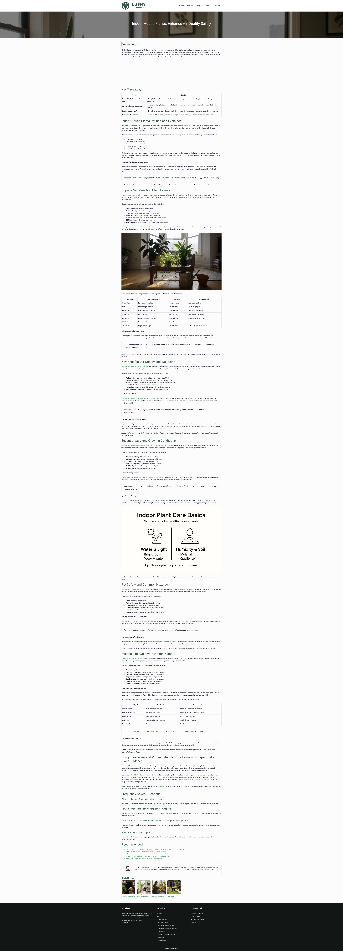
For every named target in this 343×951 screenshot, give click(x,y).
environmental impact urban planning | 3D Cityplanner (144, 858)
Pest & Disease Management (167, 928)
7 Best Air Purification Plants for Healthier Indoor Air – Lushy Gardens (149, 854)
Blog (198, 6)
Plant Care (161, 931)
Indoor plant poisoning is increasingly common (137, 621)
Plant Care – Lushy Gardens (157, 777)
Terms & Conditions (197, 919)
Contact (217, 6)
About (208, 6)
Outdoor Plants (163, 922)
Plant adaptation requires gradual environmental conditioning (142, 477)
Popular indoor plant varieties (131, 195)
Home (181, 6)
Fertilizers (161, 937)
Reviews (190, 6)
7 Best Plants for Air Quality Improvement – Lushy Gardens (146, 851)
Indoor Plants (162, 919)
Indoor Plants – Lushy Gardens (140, 775)
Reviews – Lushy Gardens (204, 779)
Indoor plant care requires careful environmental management (142, 445)
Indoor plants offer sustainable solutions (135, 366)
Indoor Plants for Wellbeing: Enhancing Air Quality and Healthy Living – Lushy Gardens (155, 849)
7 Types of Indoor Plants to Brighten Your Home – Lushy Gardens (148, 856)
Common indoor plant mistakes (132, 658)
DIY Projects (162, 941)
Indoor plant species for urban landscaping (186, 227)
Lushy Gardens (163, 786)
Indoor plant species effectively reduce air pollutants (139, 398)
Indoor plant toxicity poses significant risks (136, 589)
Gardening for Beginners (166, 925)
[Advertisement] (171, 72)
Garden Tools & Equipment (167, 934)
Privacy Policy (195, 916)
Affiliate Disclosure (197, 913)
